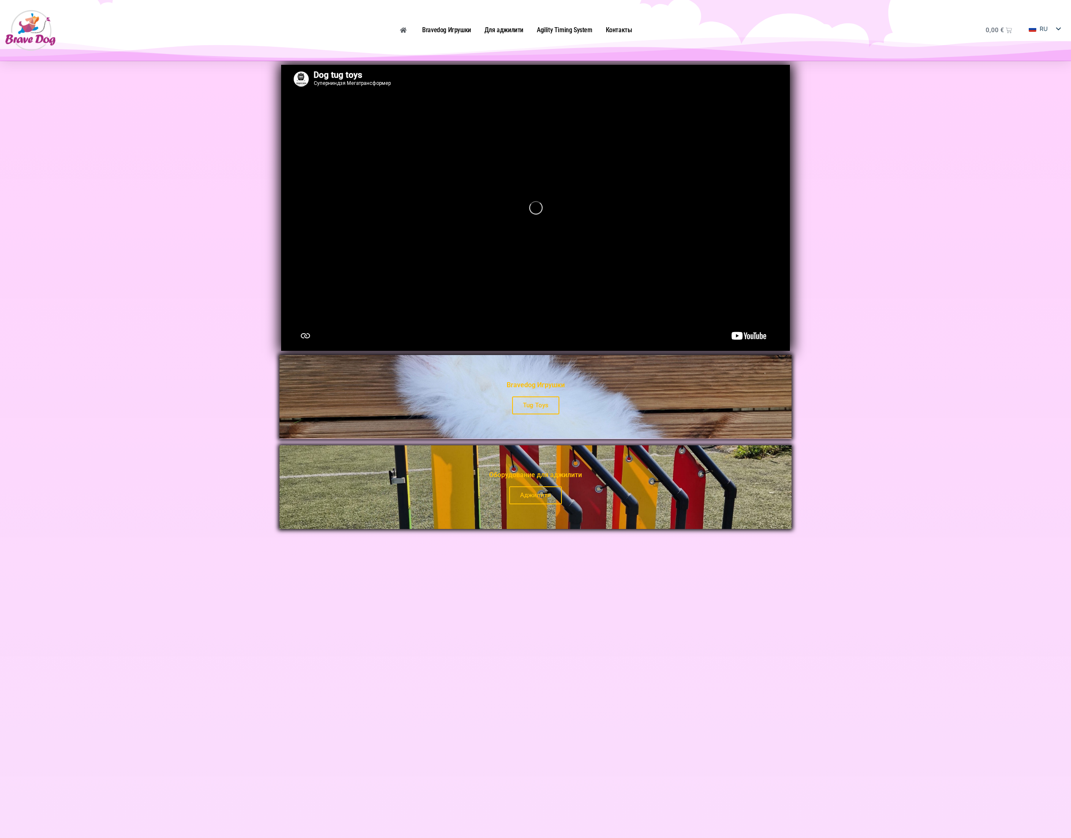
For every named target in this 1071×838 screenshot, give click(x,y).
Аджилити (535, 495)
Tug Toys (535, 405)
